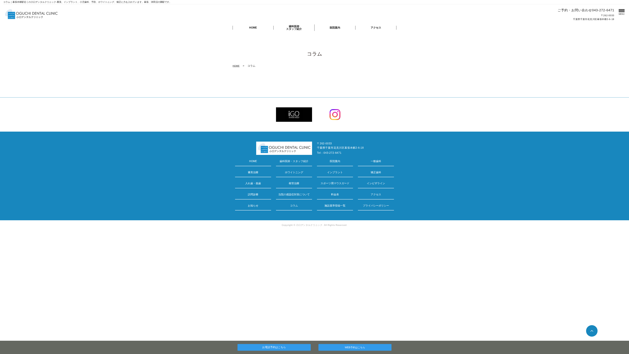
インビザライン (376, 183)
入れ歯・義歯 (253, 183)
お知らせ (253, 205)
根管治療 (294, 183)
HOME (253, 27)
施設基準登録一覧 (334, 205)
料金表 (335, 194)
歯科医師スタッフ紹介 (294, 27)
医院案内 (335, 27)
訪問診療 (253, 194)
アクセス (376, 27)
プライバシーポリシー (376, 205)
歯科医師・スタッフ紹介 (294, 161)
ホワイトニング (294, 172)
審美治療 (253, 172)
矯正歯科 (376, 172)
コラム (294, 205)
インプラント (335, 172)
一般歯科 (376, 161)
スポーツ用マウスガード (335, 183)
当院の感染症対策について (294, 194)
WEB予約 (355, 347)
